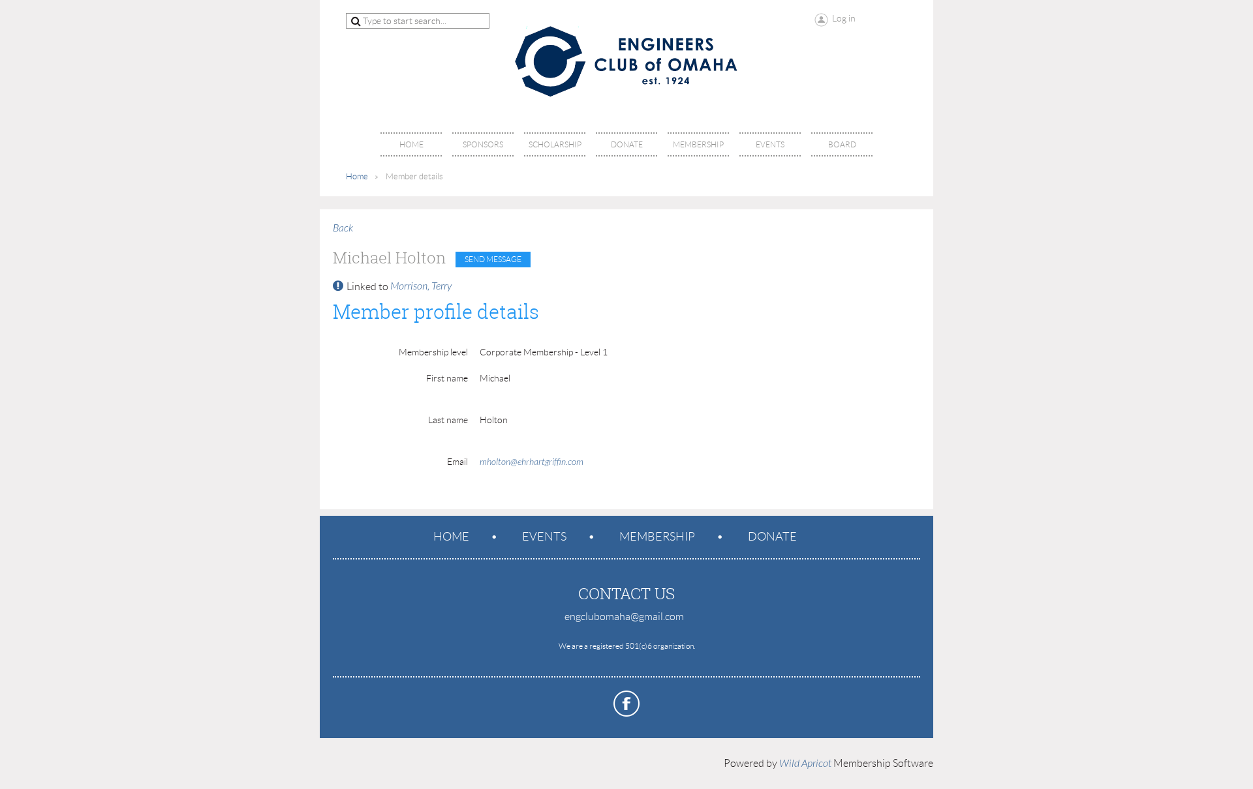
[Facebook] (626, 704)
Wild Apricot (805, 763)
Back (343, 228)
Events (544, 536)
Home (357, 176)
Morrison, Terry (421, 286)
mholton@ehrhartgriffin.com (531, 462)
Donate (772, 536)
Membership (657, 536)
